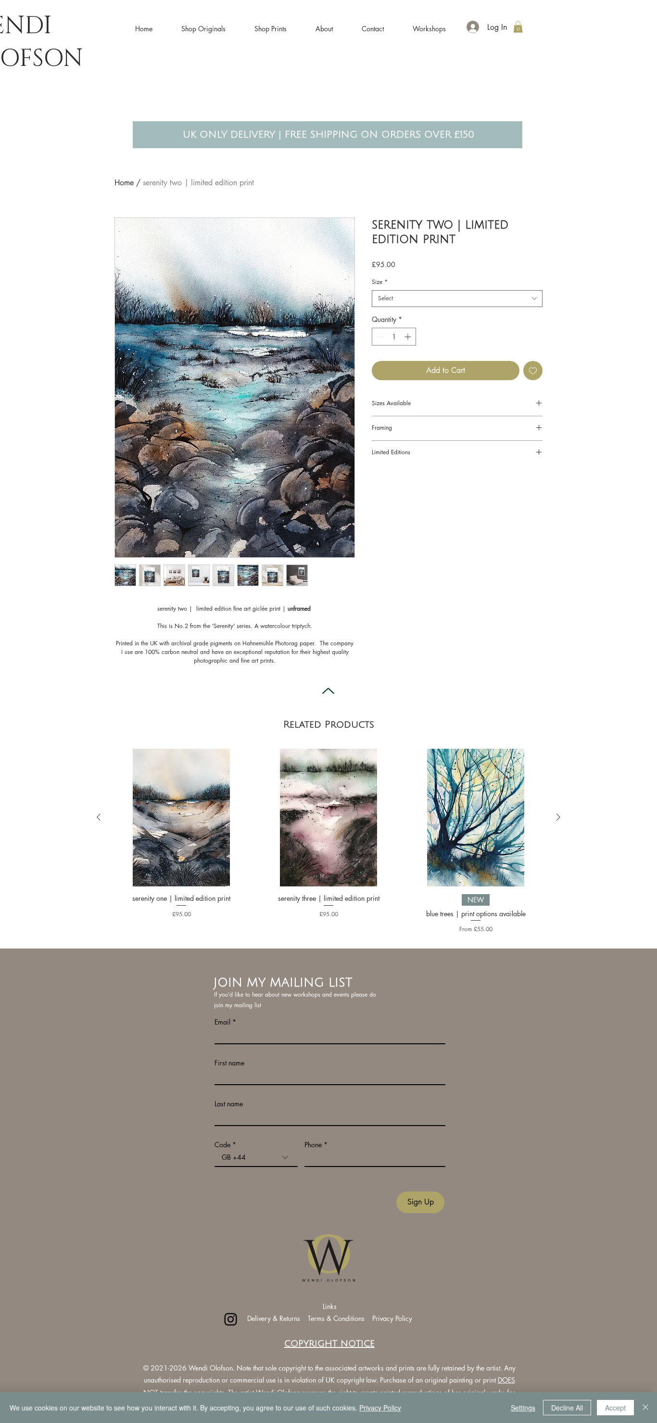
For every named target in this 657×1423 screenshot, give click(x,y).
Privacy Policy (392, 1318)
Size (380, 282)
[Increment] (409, 336)
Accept (615, 1407)
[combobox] (457, 298)
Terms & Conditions (337, 1318)
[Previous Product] (98, 817)
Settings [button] (523, 1407)
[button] (203, 25)
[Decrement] (379, 336)
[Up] (328, 690)
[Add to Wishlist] (533, 370)
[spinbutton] (394, 336)
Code (222, 1144)
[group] (328, 841)
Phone (313, 1144)
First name (229, 1063)
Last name (229, 1104)
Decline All (567, 1407)
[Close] (645, 1407)
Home (124, 183)
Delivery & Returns (273, 1318)
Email (222, 1022)
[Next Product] (558, 817)
